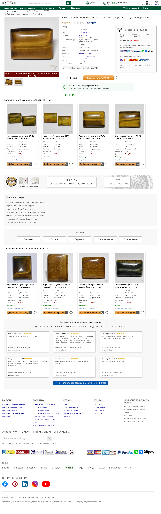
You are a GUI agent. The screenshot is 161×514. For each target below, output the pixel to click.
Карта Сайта (99, 410)
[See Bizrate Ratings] (91, 23)
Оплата (54, 239)
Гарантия (79, 239)
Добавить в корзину (98, 78)
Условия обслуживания (43, 416)
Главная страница (10, 8)
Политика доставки (41, 410)
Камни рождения (9, 410)
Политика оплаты (40, 407)
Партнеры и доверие (72, 413)
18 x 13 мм (83, 35)
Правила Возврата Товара (44, 404)
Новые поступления (48, 8)
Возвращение (131, 239)
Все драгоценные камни (12, 407)
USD (155, 8)
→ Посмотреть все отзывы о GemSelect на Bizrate (80, 383)
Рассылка (98, 413)
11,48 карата (84, 32)
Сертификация (105, 239)
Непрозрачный (85, 53)
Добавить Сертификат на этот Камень (79, 68)
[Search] (68, 3)
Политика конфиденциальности (46, 413)
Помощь (63, 8)
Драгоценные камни (28, 8)
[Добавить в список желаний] (117, 78)
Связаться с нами (70, 410)
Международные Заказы (43, 425)
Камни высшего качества (13, 413)
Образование (75, 8)
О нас (65, 404)
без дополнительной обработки (87, 57)
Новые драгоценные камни (13, 404)
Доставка (29, 239)
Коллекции (98, 404)
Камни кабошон (8, 416)
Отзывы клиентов (70, 407)
